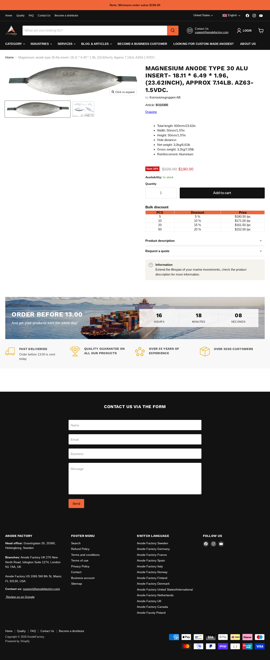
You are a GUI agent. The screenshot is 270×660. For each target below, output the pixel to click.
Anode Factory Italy (150, 566)
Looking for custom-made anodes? (203, 43)
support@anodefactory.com (211, 32)
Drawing (151, 112)
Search (76, 543)
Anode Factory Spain (151, 560)
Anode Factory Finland (152, 578)
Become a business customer (142, 43)
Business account (82, 578)
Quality (20, 15)
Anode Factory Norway (152, 572)
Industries (40, 43)
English (232, 15)
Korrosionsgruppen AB (165, 97)
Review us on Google (20, 597)
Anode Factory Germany (153, 549)
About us (248, 43)
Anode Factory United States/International (165, 589)
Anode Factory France (152, 554)
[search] (172, 30)
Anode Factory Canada (152, 606)
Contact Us (44, 15)
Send (76, 504)
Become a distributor (66, 15)
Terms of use (79, 560)
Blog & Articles (95, 43)
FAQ (31, 15)
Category (14, 43)
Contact (76, 572)
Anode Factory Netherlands (155, 595)
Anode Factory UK (149, 601)
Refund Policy (80, 549)
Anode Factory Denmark (153, 583)
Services (65, 43)
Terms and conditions (85, 554)
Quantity (150, 183)
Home (8, 15)
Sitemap (76, 583)
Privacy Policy (80, 566)
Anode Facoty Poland (151, 612)
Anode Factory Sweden (152, 543)
